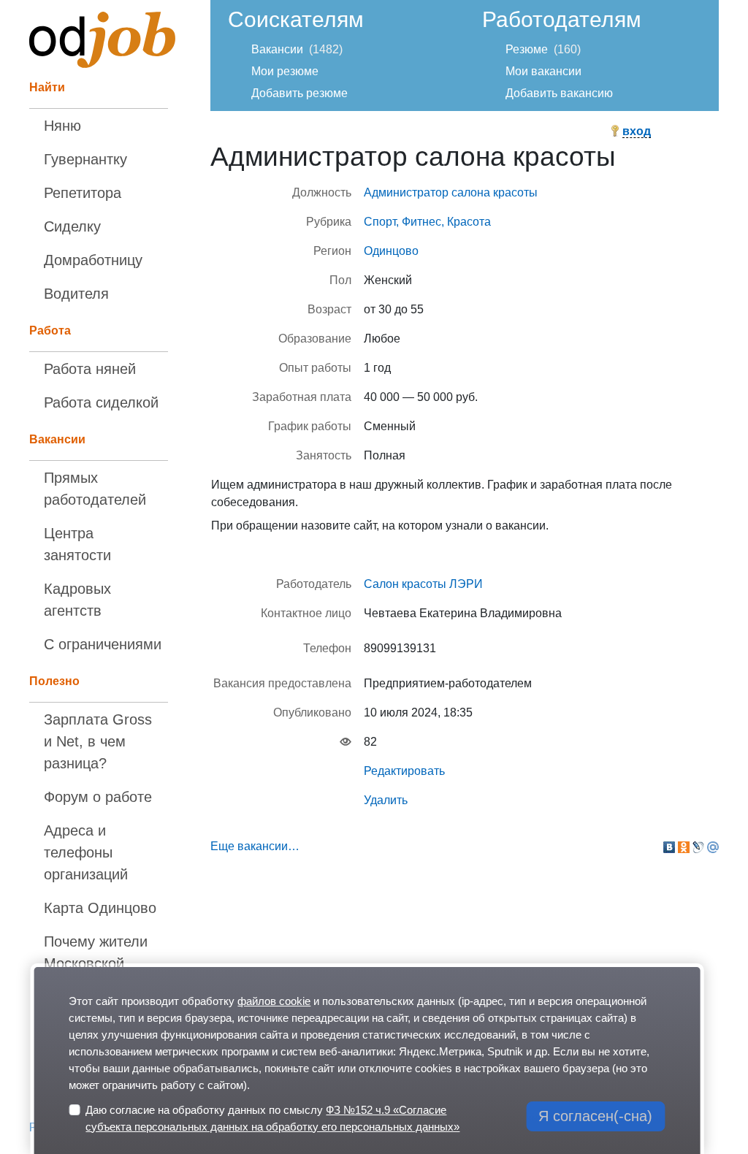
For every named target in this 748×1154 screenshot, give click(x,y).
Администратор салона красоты (451, 192)
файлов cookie (273, 1001)
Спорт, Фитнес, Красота (427, 221)
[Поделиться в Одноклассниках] (684, 847)
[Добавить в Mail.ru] (713, 847)
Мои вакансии (543, 71)
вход (636, 131)
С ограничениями (102, 644)
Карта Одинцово (100, 908)
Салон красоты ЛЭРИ (423, 584)
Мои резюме (284, 71)
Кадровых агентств (77, 600)
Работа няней (90, 369)
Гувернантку (85, 159)
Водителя (76, 294)
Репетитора (82, 193)
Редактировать (404, 771)
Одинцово (391, 251)
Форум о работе (98, 797)
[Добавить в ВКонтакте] (669, 847)
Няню (62, 126)
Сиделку (72, 226)
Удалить (386, 800)
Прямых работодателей (95, 489)
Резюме (526, 49)
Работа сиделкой (101, 402)
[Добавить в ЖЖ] (698, 847)
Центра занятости (77, 544)
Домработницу (93, 260)
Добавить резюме (299, 93)
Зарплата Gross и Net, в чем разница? (98, 741)
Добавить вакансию (559, 93)
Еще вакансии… (254, 846)
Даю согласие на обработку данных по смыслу (272, 1118)
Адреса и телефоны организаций (86, 852)
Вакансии (277, 49)
